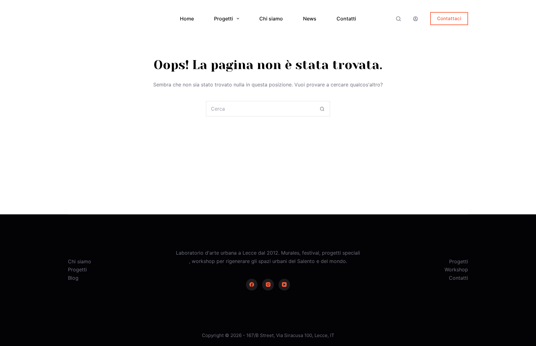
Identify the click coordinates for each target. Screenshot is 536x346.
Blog (73, 278)
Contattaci (449, 18)
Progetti (223, 18)
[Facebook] (252, 285)
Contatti (346, 18)
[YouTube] (284, 285)
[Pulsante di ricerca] (322, 108)
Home (187, 18)
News (309, 18)
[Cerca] (398, 18)
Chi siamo (271, 18)
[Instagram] (268, 285)
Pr (451, 261)
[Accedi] (415, 18)
